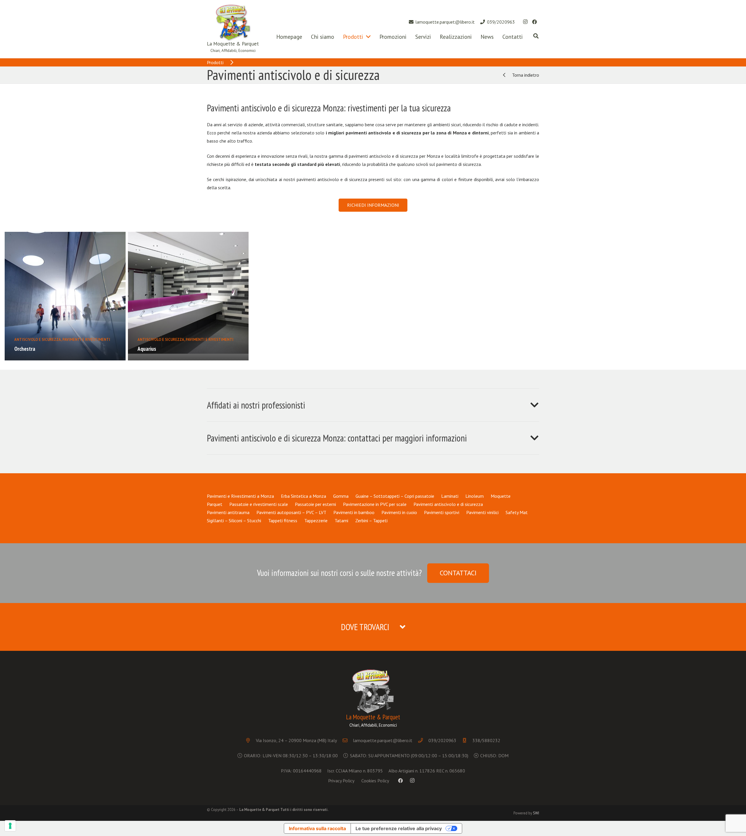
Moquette (501, 496)
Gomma (341, 496)
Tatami (341, 520)
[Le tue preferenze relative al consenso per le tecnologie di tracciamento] (10, 825)
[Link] (232, 22)
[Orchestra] (65, 296)
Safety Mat (517, 512)
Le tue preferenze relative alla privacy (399, 828)
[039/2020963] (423, 740)
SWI (536, 813)
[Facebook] (534, 22)
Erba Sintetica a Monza (303, 496)
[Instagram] (525, 22)
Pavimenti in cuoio (399, 512)
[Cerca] (536, 36)
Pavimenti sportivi (441, 512)
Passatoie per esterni (315, 504)
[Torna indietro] (507, 75)
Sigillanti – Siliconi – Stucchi (234, 520)
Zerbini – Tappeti (371, 520)
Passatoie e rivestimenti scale (258, 504)
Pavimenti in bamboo (353, 512)
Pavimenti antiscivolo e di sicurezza (448, 504)
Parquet (214, 504)
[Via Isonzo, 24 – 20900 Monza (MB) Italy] (251, 740)
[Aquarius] (188, 296)
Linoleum (474, 496)
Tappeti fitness (282, 520)
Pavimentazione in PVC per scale (375, 504)
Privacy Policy (341, 781)
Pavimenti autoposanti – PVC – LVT (291, 512)
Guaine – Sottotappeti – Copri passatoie (395, 496)
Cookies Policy (375, 781)
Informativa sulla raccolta (317, 828)
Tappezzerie (316, 520)
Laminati (449, 496)
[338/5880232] (467, 740)
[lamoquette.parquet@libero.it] (348, 740)
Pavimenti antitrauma (228, 512)
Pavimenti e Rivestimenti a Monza (240, 496)
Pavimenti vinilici (482, 512)
